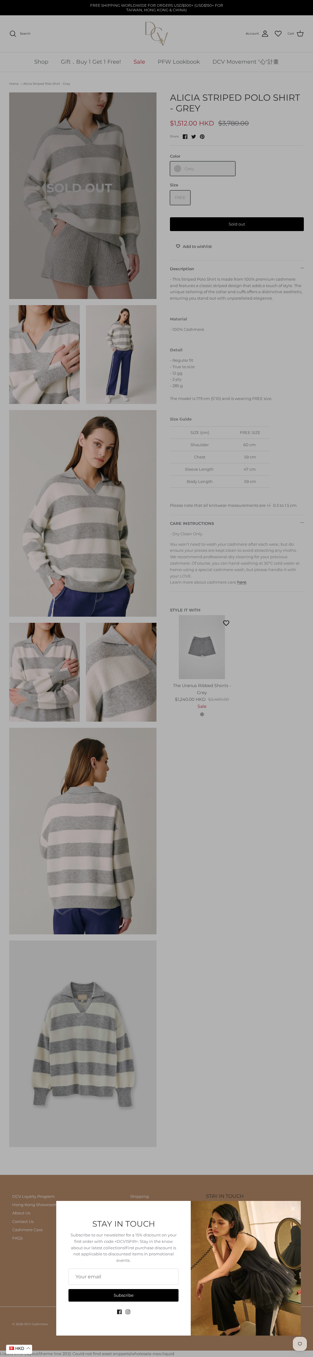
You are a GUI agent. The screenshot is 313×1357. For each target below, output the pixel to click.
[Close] (293, 1208)
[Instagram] (128, 1312)
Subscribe (124, 1295)
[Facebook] (119, 1312)
